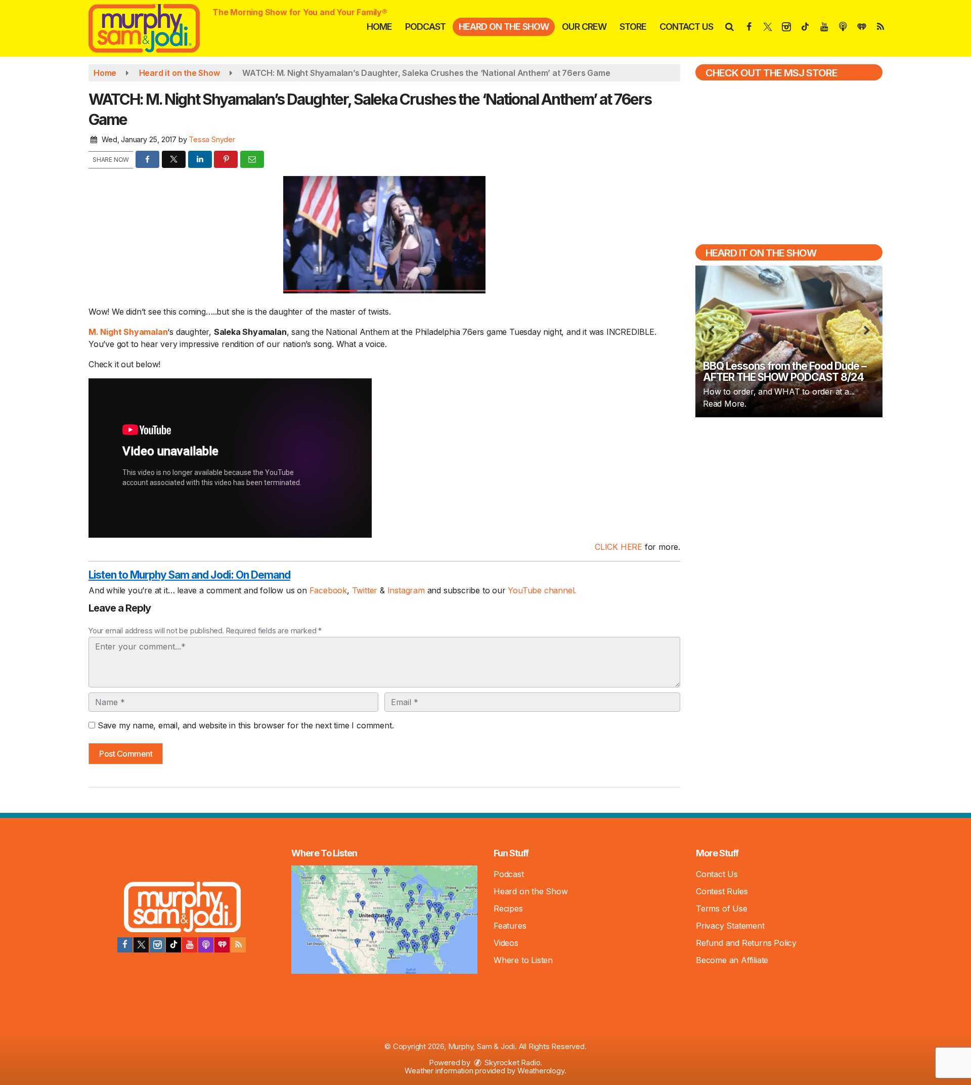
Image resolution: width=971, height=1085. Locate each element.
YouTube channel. (542, 590)
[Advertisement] (789, 498)
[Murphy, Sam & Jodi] (152, 27)
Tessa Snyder (212, 139)
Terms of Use (721, 908)
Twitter (366, 590)
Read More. (724, 404)
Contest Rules (721, 891)
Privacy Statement (730, 926)
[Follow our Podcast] (205, 944)
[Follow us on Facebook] (125, 944)
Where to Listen (523, 960)
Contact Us (686, 26)
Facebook (328, 590)
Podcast (425, 26)
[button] (729, 26)
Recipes (508, 908)
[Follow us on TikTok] (173, 944)
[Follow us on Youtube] (189, 944)
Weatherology (540, 1070)
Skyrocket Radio (512, 1062)
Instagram (407, 590)
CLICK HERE (618, 547)
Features (510, 926)
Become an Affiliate (732, 960)
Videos (506, 943)
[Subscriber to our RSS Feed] (238, 944)
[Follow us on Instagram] (157, 944)
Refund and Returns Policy (746, 943)
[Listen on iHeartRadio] (222, 944)
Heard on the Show (504, 26)
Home (379, 26)
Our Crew (584, 26)
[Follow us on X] (141, 944)
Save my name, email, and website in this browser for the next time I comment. (246, 725)
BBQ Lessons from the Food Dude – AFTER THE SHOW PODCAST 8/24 (784, 371)
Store (633, 26)
